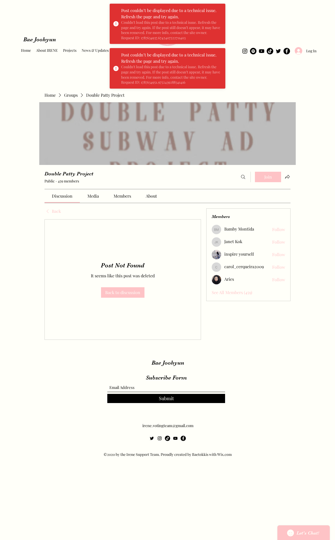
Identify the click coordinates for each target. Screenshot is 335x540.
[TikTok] (270, 51)
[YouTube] (261, 51)
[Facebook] (286, 51)
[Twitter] (278, 51)
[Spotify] (253, 51)
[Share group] (287, 177)
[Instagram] (245, 51)
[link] (62, 196)
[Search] (243, 177)
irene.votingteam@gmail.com (167, 425)
